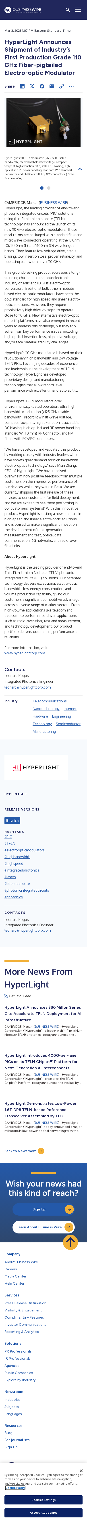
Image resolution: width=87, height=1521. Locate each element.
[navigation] (78, 9)
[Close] (81, 1471)
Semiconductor (68, 724)
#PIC (8, 836)
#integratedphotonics (21, 870)
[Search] (68, 10)
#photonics (13, 897)
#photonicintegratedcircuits (26, 890)
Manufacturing (44, 731)
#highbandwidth (17, 857)
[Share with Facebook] (42, 86)
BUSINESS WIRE (53, 202)
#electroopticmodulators (24, 850)
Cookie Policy (15, 1487)
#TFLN (9, 843)
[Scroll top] (70, 1242)
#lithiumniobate (17, 883)
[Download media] (80, 168)
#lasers (10, 877)
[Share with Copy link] (61, 86)
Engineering (61, 716)
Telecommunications (50, 701)
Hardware (40, 716)
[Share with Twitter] (32, 86)
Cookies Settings (43, 1500)
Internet (70, 708)
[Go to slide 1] (42, 188)
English (12, 821)
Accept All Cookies (43, 1512)
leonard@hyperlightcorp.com (27, 687)
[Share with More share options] (71, 86)
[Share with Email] (51, 86)
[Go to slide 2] (48, 188)
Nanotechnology (46, 708)
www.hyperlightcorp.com (24, 653)
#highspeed (13, 863)
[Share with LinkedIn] (22, 86)
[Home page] (22, 10)
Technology (42, 724)
